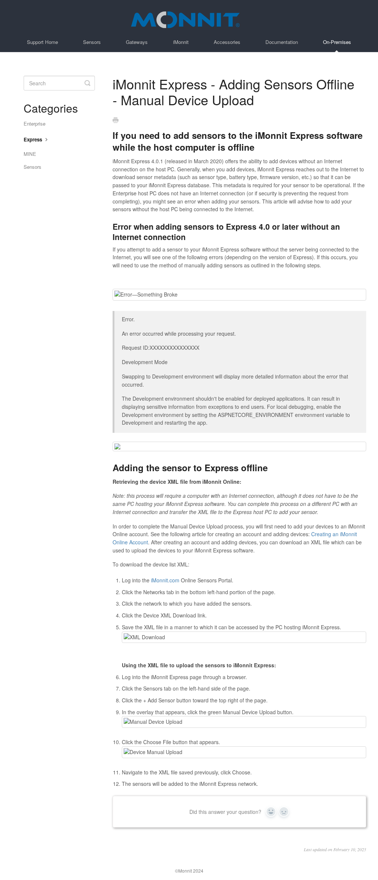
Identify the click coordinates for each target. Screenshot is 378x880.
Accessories (227, 41)
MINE (30, 153)
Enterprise (34, 123)
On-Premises (337, 41)
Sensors (92, 41)
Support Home (42, 41)
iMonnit (181, 41)
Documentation (281, 41)
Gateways (137, 41)
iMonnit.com (165, 580)
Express (34, 139)
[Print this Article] (115, 120)
